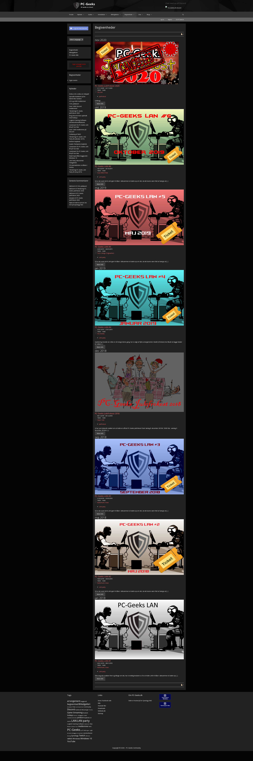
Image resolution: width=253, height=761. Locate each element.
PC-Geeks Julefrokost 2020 (107, 86)
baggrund (84, 701)
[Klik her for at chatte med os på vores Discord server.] (166, 7)
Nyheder (79, 14)
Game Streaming (74, 712)
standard (80, 733)
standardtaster (87, 733)
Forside (71, 14)
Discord (71, 709)
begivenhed (72, 704)
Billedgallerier (115, 14)
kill (91, 717)
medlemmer (83, 726)
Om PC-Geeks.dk (180, 19)
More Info (100, 104)
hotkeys (70, 715)
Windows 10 (86, 738)
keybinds (87, 718)
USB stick (87, 736)
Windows (76, 738)
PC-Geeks (73, 730)
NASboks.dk (101, 711)
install (85, 715)
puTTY (82, 730)
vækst (69, 738)
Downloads (101, 708)
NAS (90, 726)
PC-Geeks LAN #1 (103, 661)
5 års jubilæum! (74, 104)
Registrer (170, 19)
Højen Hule (100, 420)
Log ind (162, 19)
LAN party (102, 177)
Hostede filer (102, 706)
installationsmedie (72, 717)
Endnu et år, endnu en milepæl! (79, 94)
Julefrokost (102, 96)
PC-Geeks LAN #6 (103, 166)
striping (69, 736)
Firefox (91, 710)
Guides (90, 14)
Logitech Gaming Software (75, 724)
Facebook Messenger (82, 710)
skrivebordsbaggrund (72, 733)
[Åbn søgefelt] (183, 15)
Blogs (148, 14)
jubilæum (80, 718)
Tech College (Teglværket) (105, 253)
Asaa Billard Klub (102, 173)
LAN (74, 721)
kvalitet (69, 721)
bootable (69, 707)
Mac (91, 724)
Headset (85, 713)
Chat (139, 14)
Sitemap (100, 713)
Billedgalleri (84, 704)
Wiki (99, 703)
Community (87, 707)
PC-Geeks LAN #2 (103, 576)
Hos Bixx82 (100, 334)
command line (79, 707)
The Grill (99, 92)
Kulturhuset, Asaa (103, 502)
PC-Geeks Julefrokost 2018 (107, 413)
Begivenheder (128, 14)
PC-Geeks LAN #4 (103, 327)
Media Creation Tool (72, 726)
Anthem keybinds (74, 141)
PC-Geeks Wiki (73, 55)
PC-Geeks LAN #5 (103, 246)
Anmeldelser (101, 14)
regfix (91, 730)
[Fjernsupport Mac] (165, 707)
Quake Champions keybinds (78, 144)
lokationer (87, 724)
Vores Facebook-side (104, 701)
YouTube (71, 741)
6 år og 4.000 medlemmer (77, 101)
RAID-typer (86, 730)
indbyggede (81, 715)
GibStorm (72, 186)
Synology (75, 735)
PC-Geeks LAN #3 (103, 496)
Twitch (82, 735)
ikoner (75, 715)
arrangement (73, 701)
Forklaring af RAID (75, 134)
